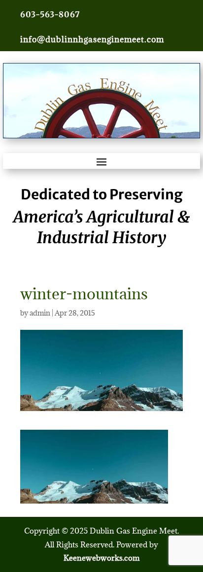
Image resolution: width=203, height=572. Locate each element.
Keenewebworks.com (101, 558)
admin (40, 313)
